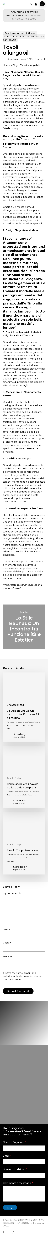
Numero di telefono (15, 1169)
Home (6, 65)
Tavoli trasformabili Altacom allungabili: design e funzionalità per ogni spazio (24, 36)
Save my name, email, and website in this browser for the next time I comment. (23, 976)
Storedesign (13, 59)
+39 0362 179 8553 (26, 1108)
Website (7, 956)
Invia (10, 1208)
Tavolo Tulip (14, 778)
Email (7, 943)
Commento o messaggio (18, 1183)
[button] (42, 4)
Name (7, 929)
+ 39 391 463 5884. (25, 18)
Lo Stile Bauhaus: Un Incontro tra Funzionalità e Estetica (24, 627)
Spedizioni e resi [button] (14, 1126)
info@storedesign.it (23, 1101)
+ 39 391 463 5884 (28, 1114)
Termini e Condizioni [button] (17, 1121)
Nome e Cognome (14, 1142)
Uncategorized (15, 705)
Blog (15, 65)
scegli (10, 548)
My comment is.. (12, 893)
